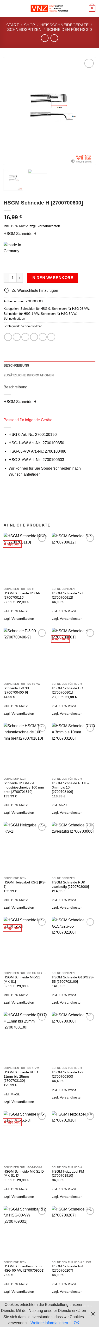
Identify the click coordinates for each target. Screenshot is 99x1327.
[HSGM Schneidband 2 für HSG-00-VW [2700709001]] (25, 1232)
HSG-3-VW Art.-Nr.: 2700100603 (36, 460)
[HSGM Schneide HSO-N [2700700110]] (25, 559)
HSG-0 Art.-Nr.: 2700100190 (33, 435)
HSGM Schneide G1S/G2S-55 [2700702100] (73, 979)
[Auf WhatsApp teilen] (8, 337)
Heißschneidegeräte (64, 25)
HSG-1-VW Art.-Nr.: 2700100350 (36, 443)
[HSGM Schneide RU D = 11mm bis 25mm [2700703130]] (25, 1038)
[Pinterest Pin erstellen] (43, 337)
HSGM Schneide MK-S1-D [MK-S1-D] (24, 1174)
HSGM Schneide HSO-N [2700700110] (22, 595)
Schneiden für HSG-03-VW (70, 308)
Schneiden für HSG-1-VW (21, 314)
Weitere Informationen (49, 1323)
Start (12, 25)
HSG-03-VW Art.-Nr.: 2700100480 (37, 451)
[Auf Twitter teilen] (25, 337)
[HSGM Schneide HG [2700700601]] (73, 654)
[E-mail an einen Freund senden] (34, 337)
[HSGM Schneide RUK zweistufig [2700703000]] (73, 848)
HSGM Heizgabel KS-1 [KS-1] (25, 885)
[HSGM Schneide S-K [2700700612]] (73, 559)
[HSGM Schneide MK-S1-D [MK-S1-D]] (25, 1137)
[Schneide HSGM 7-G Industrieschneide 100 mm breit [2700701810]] (25, 749)
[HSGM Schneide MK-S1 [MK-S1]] (25, 943)
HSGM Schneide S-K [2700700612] (68, 595)
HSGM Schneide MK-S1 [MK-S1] (22, 979)
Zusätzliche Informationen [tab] (29, 375)
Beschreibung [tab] (16, 365)
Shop (29, 25)
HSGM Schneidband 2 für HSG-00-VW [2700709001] (24, 1268)
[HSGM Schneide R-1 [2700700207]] (73, 1232)
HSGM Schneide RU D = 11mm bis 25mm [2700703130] (22, 1076)
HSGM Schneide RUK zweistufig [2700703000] (70, 885)
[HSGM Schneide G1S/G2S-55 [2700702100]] (73, 943)
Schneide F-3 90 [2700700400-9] (16, 690)
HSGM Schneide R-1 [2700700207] (68, 1268)
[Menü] (6, 8)
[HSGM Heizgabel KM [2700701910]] (73, 1137)
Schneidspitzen (24, 30)
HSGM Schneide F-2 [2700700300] (67, 1074)
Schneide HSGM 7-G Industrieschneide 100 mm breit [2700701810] (24, 787)
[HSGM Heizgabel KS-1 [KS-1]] (25, 848)
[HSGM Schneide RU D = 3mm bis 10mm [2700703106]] (73, 749)
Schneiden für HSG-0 (69, 30)
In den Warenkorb (52, 278)
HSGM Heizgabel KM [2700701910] (68, 1174)
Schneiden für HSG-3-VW (58, 314)
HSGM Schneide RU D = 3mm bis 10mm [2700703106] (70, 787)
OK (76, 1323)
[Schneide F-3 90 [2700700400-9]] (25, 654)
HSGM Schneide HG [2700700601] (67, 690)
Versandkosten (48, 226)
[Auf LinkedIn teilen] (51, 337)
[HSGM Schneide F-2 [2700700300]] (73, 1038)
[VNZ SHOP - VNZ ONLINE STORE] (49, 8)
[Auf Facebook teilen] (17, 337)
